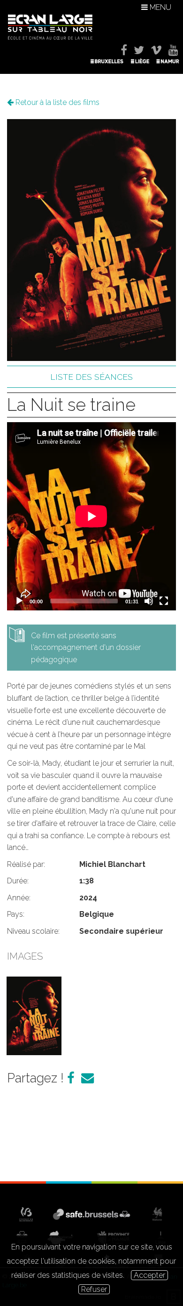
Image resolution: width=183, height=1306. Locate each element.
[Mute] (148, 601)
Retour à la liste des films (56, 102)
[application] (91, 516)
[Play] (19, 601)
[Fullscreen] (163, 601)
